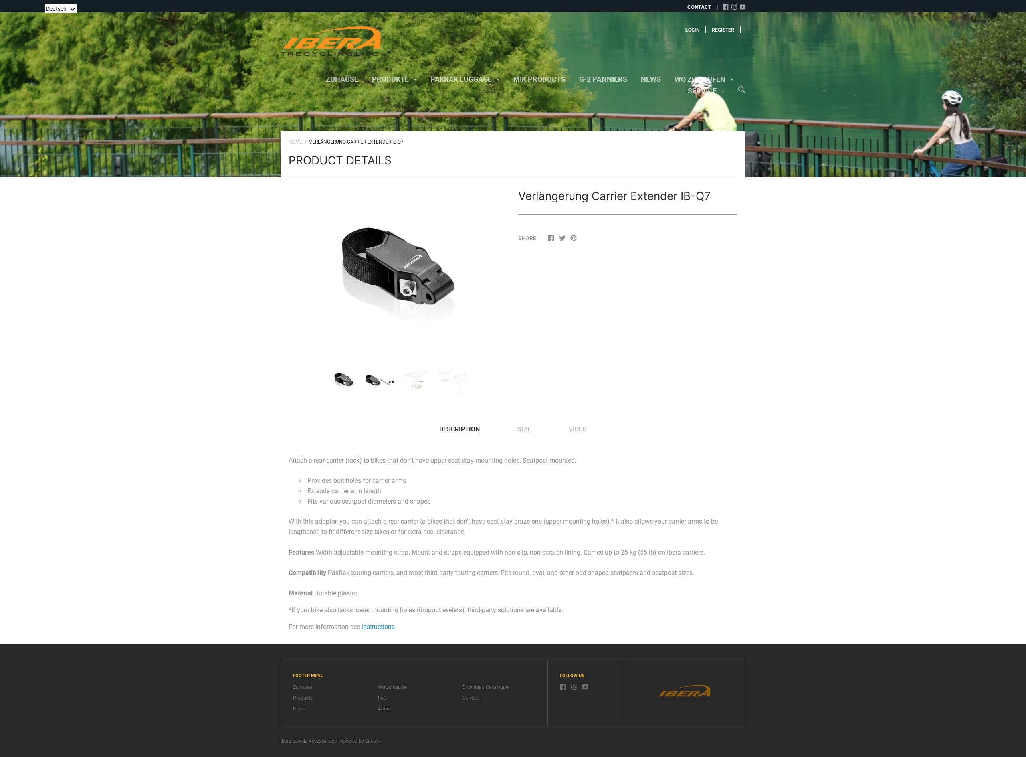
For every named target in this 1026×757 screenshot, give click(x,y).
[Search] (741, 94)
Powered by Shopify (360, 741)
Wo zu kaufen (701, 79)
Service (703, 91)
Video (578, 429)
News (651, 79)
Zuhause (342, 79)
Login (692, 30)
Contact (471, 698)
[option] (398, 269)
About (384, 709)
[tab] (459, 429)
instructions (378, 627)
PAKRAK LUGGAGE (461, 79)
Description (459, 429)
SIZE (524, 429)
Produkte (391, 79)
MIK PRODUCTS (539, 79)
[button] (61, 8)
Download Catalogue (485, 687)
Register (723, 30)
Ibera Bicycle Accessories (307, 741)
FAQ (382, 698)
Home (295, 142)
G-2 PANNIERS (603, 79)
